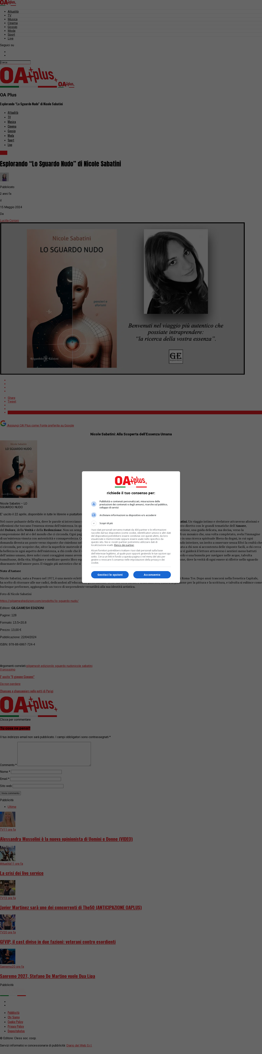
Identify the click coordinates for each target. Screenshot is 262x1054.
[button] (131, 523)
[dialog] (131, 527)
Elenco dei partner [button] (124, 545)
